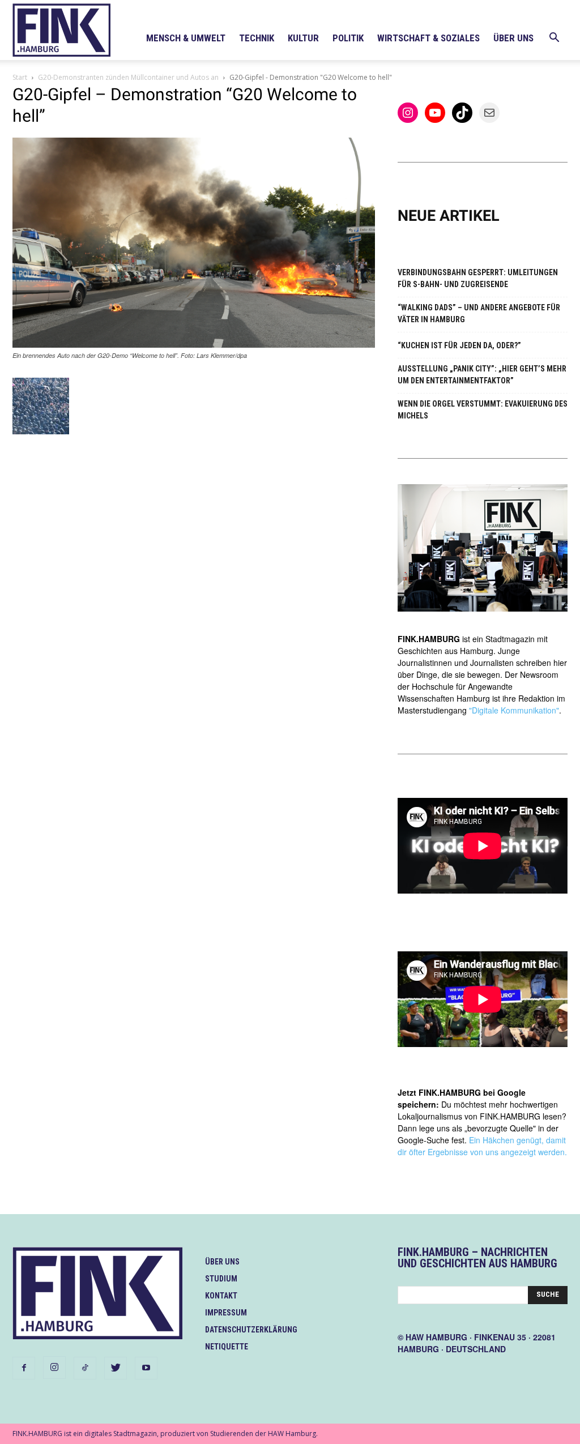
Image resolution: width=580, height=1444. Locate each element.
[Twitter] (115, 1368)
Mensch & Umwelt (185, 38)
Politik (348, 38)
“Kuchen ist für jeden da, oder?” (459, 345)
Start (19, 77)
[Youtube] (146, 1368)
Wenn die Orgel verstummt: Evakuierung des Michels (483, 409)
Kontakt (221, 1295)
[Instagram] (54, 1367)
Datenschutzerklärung (251, 1329)
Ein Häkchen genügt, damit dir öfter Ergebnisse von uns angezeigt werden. (482, 1145)
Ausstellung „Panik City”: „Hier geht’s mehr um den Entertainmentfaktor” (482, 374)
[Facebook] (23, 1368)
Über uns (513, 38)
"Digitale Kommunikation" (514, 710)
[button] (554, 38)
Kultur (303, 38)
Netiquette (226, 1346)
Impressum (226, 1312)
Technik (256, 38)
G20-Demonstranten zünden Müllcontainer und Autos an (128, 77)
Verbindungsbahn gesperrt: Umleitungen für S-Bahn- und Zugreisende (478, 278)
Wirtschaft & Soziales (428, 38)
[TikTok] (85, 1368)
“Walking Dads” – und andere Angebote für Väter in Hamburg (479, 313)
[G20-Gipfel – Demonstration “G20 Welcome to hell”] (193, 344)
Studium (221, 1278)
